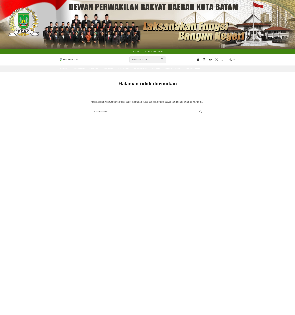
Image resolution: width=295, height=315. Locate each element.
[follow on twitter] (216, 59)
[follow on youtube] (210, 59)
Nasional (94, 68)
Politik (156, 68)
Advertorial (173, 68)
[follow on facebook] (198, 59)
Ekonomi (79, 68)
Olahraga (123, 68)
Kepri (63, 68)
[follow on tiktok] (222, 59)
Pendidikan (140, 68)
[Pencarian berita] (162, 59)
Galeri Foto (192, 68)
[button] (232, 59)
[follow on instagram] (204, 59)
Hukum (108, 68)
